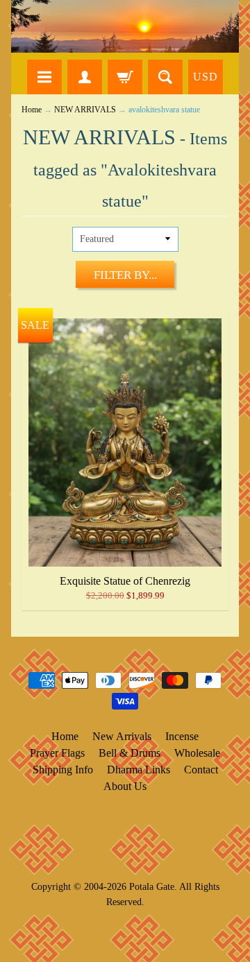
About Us (125, 786)
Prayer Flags (57, 753)
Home (32, 109)
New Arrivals (121, 736)
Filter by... (125, 275)
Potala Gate (151, 886)
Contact (201, 769)
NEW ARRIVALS (85, 109)
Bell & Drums (129, 753)
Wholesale (197, 753)
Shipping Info (63, 769)
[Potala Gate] (125, 26)
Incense (182, 736)
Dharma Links (138, 769)
